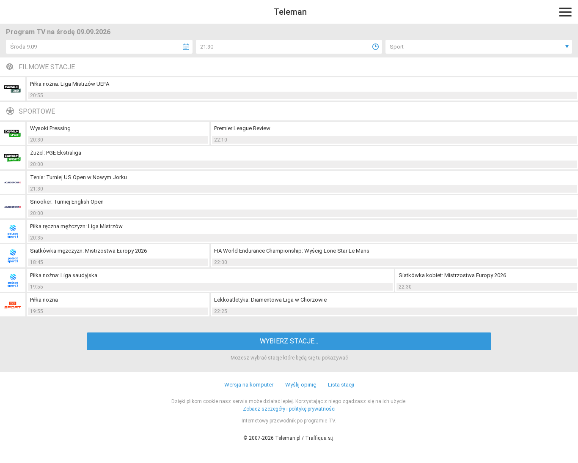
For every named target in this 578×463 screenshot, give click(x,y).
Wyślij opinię (300, 384)
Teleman (290, 12)
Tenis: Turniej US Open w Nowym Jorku (78, 177)
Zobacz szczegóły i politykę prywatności (289, 409)
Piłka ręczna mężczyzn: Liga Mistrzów (76, 226)
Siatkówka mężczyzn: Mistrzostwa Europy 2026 (88, 251)
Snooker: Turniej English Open (67, 202)
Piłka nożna (44, 300)
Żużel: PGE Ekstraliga (55, 153)
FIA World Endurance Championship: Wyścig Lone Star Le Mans (291, 251)
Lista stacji (341, 384)
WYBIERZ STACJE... (289, 341)
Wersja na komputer (248, 384)
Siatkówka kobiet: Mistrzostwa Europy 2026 (452, 275)
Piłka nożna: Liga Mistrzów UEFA (69, 84)
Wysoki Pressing (50, 128)
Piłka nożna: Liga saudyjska (63, 275)
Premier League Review (242, 128)
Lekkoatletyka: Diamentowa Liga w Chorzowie (270, 300)
